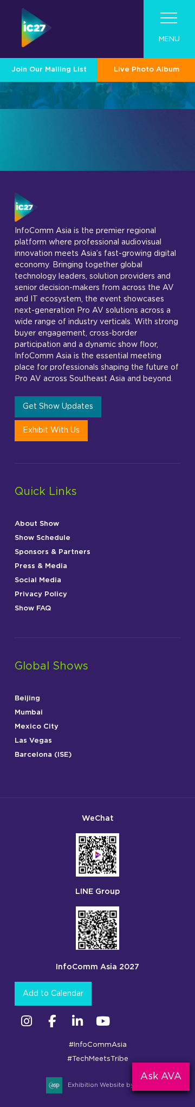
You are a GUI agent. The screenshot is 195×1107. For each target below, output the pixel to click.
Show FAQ (33, 608)
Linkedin (77, 1021)
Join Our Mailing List (49, 69)
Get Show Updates (58, 406)
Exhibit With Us (51, 430)
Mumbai (29, 712)
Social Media (38, 580)
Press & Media (41, 566)
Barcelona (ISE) (43, 754)
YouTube (102, 1021)
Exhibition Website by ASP (108, 1085)
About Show (37, 523)
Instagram (26, 1021)
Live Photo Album (146, 69)
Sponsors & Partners (52, 552)
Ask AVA (160, 1077)
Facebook (51, 1021)
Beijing (27, 698)
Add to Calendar (53, 993)
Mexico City (36, 726)
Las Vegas (33, 740)
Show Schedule (42, 538)
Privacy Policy (41, 594)
